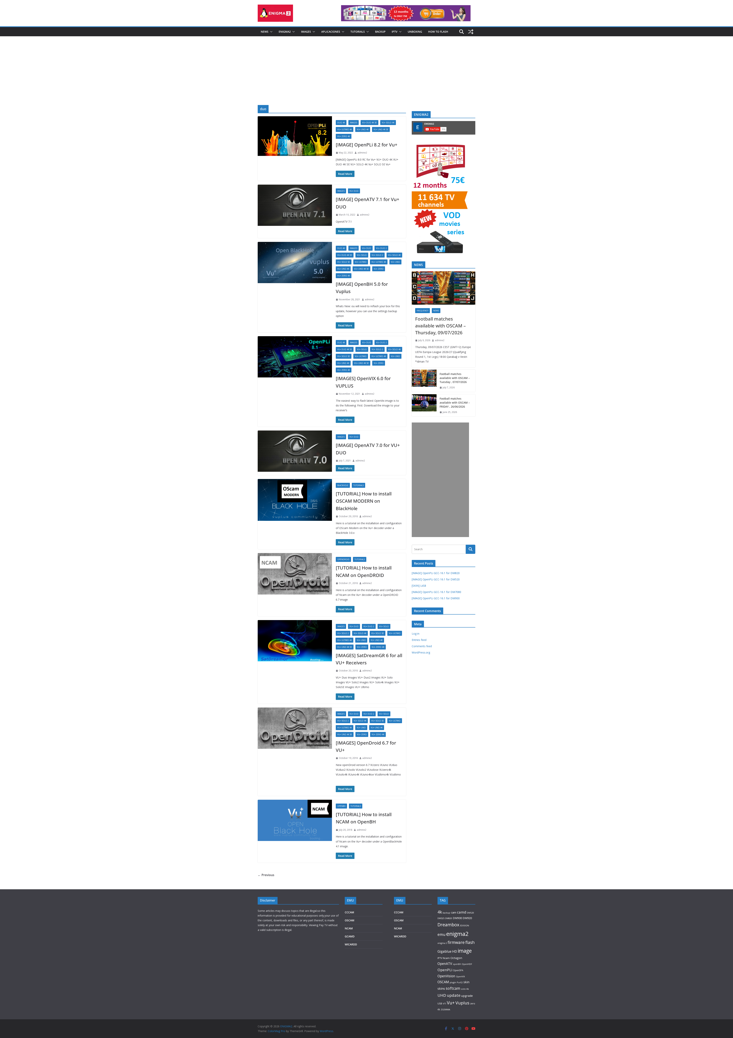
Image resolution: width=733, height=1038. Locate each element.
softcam (453, 988)
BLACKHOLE (342, 485)
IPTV (394, 31)
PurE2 (460, 982)
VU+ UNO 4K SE (381, 129)
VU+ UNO (395, 262)
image (465, 950)
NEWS (264, 31)
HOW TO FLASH (438, 31)
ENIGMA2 (285, 31)
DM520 (470, 912)
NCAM (349, 928)
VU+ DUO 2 (381, 248)
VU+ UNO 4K (363, 129)
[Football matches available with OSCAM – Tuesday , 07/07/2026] (424, 381)
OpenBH (341, 806)
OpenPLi (445, 969)
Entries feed (419, 640)
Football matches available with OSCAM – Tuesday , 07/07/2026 (455, 378)
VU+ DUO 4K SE (369, 122)
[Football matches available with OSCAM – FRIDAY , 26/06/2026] (424, 405)
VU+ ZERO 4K (343, 136)
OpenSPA (458, 970)
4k (440, 912)
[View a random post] (470, 31)
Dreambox (448, 925)
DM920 (467, 918)
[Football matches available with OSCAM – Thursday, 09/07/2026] (443, 288)
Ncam (446, 958)
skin (466, 982)
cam (453, 912)
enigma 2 (442, 943)
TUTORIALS (357, 31)
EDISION (464, 925)
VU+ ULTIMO (360, 262)
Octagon (456, 958)
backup (446, 912)
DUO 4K (341, 122)
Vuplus (462, 1003)
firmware (456, 942)
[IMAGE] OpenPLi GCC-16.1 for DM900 (436, 598)
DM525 (441, 918)
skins (441, 988)
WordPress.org (421, 652)
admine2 (362, 152)
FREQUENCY (422, 310)
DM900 (457, 918)
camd (461, 912)
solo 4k (465, 988)
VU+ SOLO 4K (388, 122)
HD (454, 951)
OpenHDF (467, 964)
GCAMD (349, 936)
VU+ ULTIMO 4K (344, 129)
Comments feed (422, 646)
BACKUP (380, 31)
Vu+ (451, 1003)
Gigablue (444, 951)
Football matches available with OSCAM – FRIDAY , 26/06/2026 (455, 402)
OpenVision (446, 976)
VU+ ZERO (378, 268)
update (453, 995)
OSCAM (349, 920)
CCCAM (349, 912)
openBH (457, 964)
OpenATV (445, 963)
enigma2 (457, 934)
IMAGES (306, 31)
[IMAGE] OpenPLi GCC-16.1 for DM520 (436, 579)
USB (440, 1003)
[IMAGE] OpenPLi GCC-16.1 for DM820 (436, 573)
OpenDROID (343, 559)
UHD (442, 995)
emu (441, 934)
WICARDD (351, 944)
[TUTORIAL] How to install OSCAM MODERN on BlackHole (364, 500)
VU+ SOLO (362, 255)
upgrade (467, 996)
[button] (270, 31)
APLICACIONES (330, 31)
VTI (444, 1003)
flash (470, 942)
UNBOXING (415, 31)
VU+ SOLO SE (343, 262)
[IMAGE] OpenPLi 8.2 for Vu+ (366, 144)
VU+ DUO (354, 191)
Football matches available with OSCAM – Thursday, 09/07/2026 (440, 326)
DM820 (448, 918)
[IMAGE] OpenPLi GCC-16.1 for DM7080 (436, 592)
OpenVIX (460, 976)
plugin (453, 982)
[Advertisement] (366, 76)
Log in (415, 633)
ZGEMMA (445, 1009)
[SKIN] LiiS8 (419, 585)
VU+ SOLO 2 (377, 255)
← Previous (266, 875)
